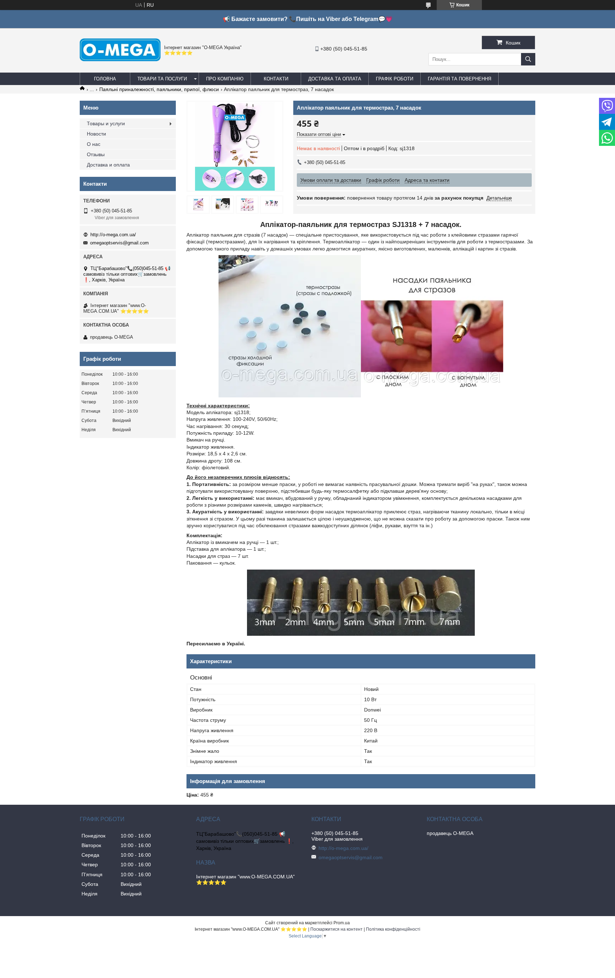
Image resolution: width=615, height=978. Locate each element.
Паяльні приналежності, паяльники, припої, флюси (159, 89)
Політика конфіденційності (393, 929)
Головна (105, 78)
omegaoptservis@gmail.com (119, 242)
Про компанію (224, 78)
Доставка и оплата (108, 165)
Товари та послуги (162, 78)
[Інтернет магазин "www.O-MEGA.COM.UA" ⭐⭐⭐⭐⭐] (120, 59)
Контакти (276, 78)
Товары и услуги (106, 123)
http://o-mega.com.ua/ (113, 234)
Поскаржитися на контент (336, 929)
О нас (93, 144)
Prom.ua (341, 922)
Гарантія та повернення (459, 78)
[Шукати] (528, 59)
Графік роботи (394, 78)
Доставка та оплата (334, 78)
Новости (96, 134)
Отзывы (96, 154)
